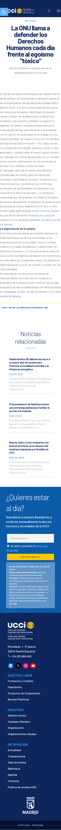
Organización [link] (16, 727)
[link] (4, 12)
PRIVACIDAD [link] (37, 825)
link (15, 603)
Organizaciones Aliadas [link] (22, 734)
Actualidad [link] (14, 750)
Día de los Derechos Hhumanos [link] (26, 307)
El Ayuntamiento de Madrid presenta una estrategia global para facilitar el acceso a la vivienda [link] (29, 407)
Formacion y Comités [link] (20, 681)
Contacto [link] (13, 781)
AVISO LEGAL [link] (24, 825)
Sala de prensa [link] (17, 762)
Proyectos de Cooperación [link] (24, 693)
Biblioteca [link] (14, 768)
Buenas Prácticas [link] (18, 699)
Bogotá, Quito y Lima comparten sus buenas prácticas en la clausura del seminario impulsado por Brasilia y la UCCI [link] (29, 447)
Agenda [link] (12, 774)
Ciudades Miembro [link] (19, 721)
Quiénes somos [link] (17, 715)
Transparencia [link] (16, 756)
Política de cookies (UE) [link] (22, 787)
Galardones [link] (15, 687)
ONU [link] (46, 307)
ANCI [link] (4, 307)
